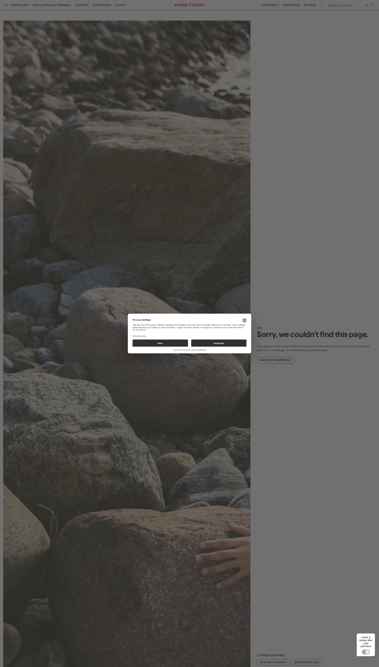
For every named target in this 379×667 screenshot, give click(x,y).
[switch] (366, 652)
